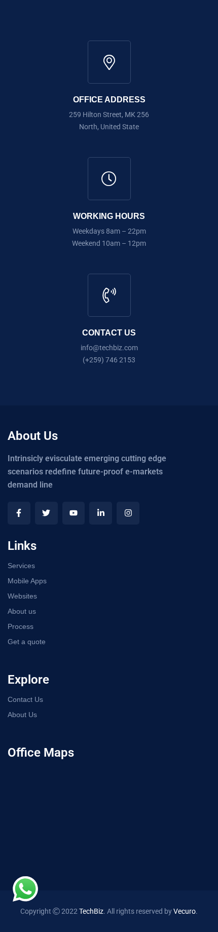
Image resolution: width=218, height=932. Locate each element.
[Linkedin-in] (100, 513)
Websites (22, 596)
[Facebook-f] (19, 513)
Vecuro (184, 911)
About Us (22, 714)
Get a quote (27, 641)
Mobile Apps (27, 580)
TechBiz (91, 911)
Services (21, 565)
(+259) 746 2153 (109, 360)
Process (20, 626)
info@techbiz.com (109, 348)
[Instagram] (128, 513)
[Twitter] (46, 513)
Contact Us (25, 699)
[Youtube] (73, 513)
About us (22, 611)
